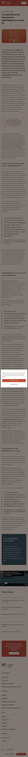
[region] (14, 378)
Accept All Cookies (14, 380)
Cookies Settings (14, 384)
